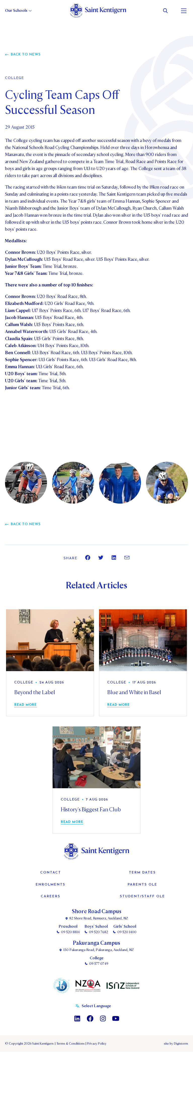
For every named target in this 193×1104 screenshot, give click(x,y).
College (14, 78)
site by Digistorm (176, 1044)
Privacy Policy (96, 1044)
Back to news (26, 54)
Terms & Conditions (70, 1044)
